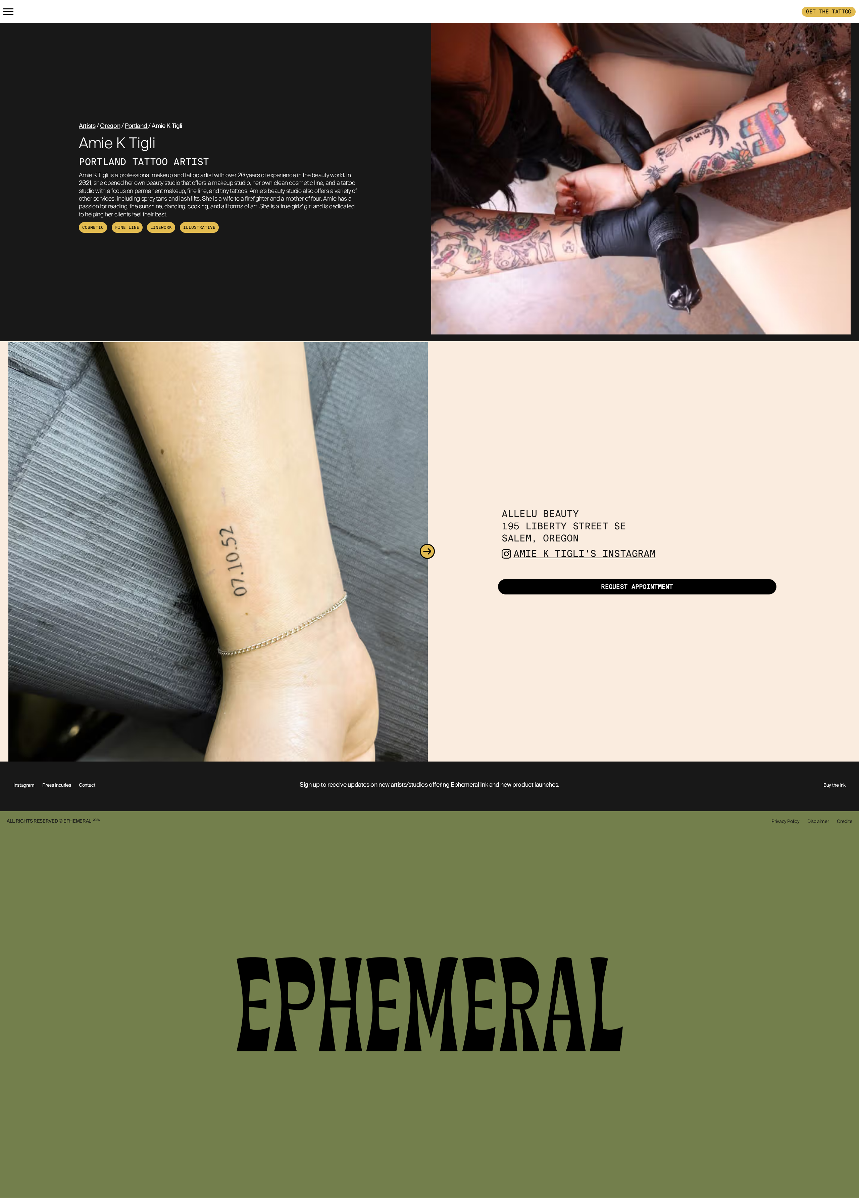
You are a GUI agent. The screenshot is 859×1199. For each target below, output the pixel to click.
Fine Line (127, 227)
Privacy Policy (785, 821)
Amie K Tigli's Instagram (584, 554)
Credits (844, 821)
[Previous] (9, 552)
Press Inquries (56, 785)
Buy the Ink (834, 785)
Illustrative (199, 227)
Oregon (110, 126)
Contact (87, 785)
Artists (87, 126)
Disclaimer (818, 821)
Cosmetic (93, 227)
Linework (161, 227)
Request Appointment (637, 587)
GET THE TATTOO (828, 11)
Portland (136, 126)
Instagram (24, 785)
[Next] (427, 552)
